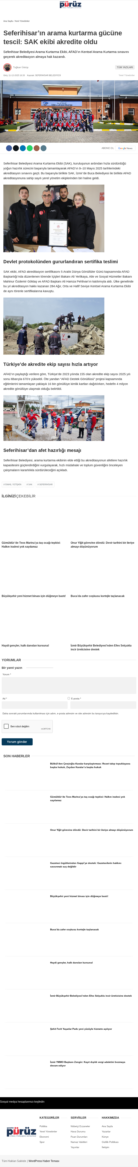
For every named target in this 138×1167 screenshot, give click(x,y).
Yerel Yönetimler (16, 28)
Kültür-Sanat (13, 62)
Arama (103, 16)
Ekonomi (10, 41)
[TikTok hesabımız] (80, 1161)
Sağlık (9, 55)
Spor (8, 69)
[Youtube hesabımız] (64, 1161)
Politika (10, 48)
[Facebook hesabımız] (16, 1161)
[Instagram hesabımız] (48, 1161)
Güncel (9, 34)
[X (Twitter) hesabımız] (32, 1161)
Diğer (8, 76)
